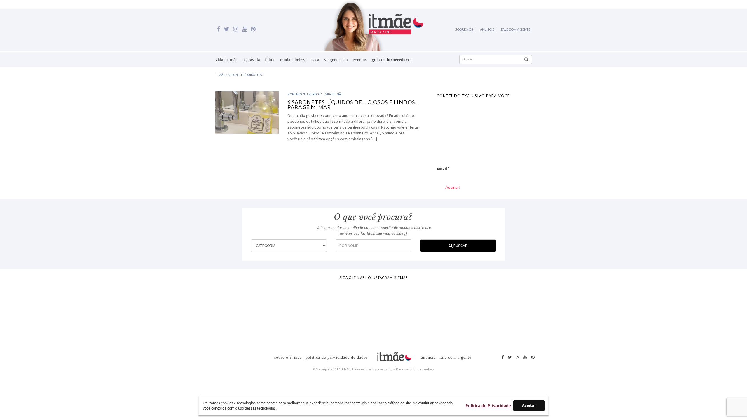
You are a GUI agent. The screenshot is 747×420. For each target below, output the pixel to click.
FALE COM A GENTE (515, 29)
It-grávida (251, 59)
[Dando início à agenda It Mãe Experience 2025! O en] (605, 314)
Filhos (270, 59)
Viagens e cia (336, 59)
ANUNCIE (487, 29)
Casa (315, 59)
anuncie (428, 357)
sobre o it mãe (288, 357)
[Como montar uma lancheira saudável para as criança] (142, 314)
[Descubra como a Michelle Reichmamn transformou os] (420, 314)
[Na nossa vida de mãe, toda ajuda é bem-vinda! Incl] (235, 314)
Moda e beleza (293, 59)
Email (443, 168)
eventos (360, 59)
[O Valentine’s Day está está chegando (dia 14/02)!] (698, 314)
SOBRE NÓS (464, 29)
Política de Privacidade (488, 405)
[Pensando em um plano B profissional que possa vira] (513, 314)
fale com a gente (455, 357)
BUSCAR (460, 245)
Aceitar (529, 405)
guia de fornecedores (391, 59)
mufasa (428, 369)
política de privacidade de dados (337, 357)
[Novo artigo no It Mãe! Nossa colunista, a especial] (327, 314)
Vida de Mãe (226, 59)
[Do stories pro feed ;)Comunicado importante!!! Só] (49, 314)
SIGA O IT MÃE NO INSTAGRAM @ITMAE (373, 277)
